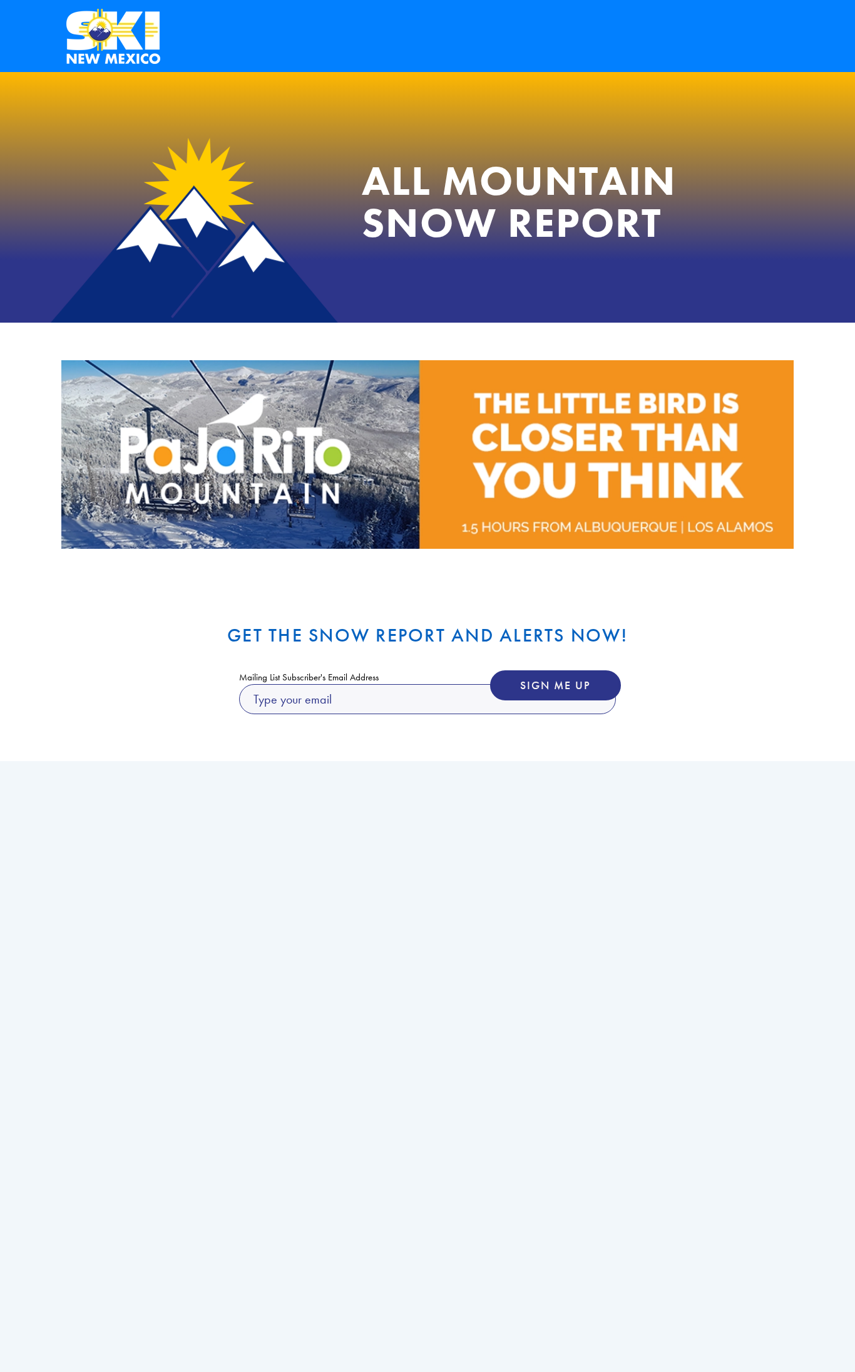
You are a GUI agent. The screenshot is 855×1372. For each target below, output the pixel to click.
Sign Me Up (555, 685)
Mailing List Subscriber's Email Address (309, 677)
